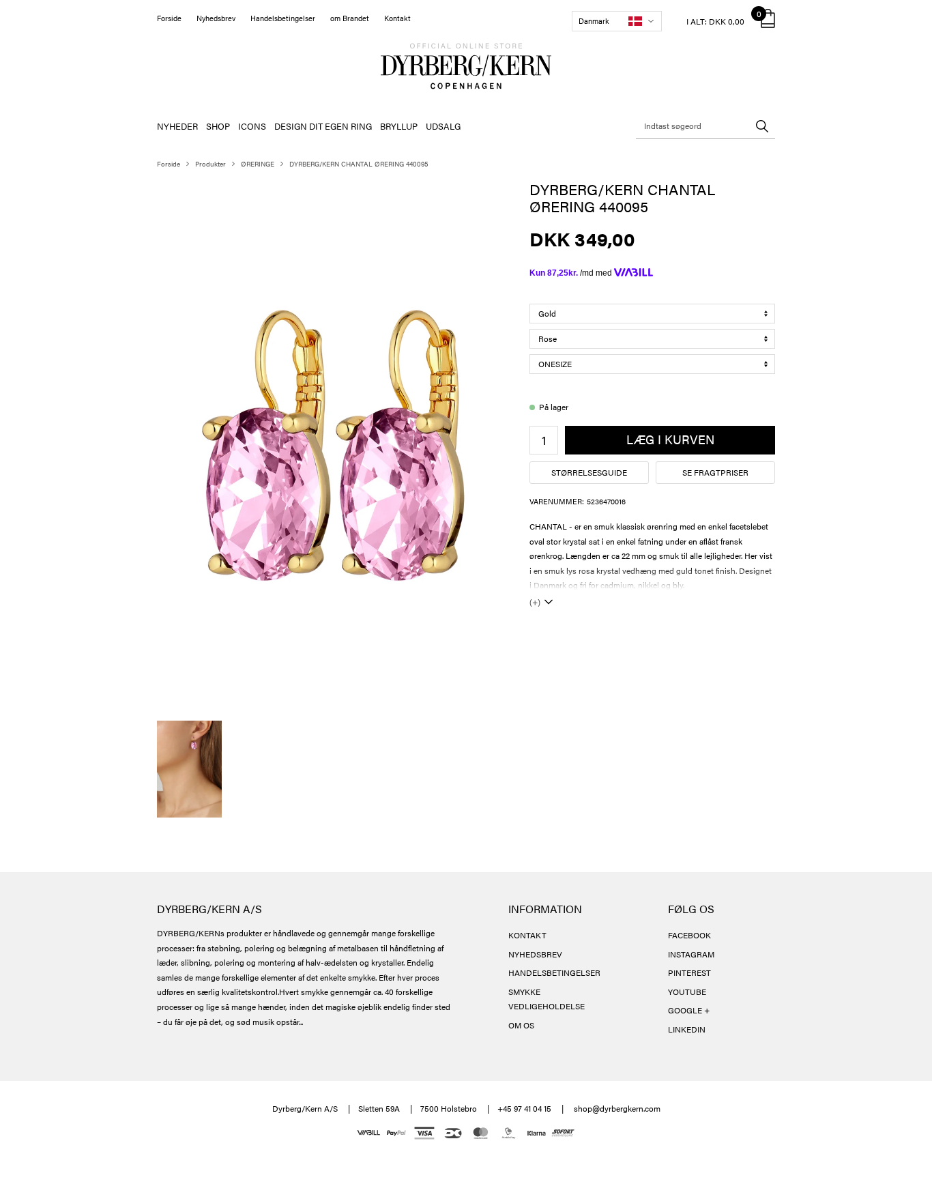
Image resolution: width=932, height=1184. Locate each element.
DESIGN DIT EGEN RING (323, 125)
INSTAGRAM (691, 954)
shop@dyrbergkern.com (617, 1108)
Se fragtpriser (715, 472)
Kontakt (397, 18)
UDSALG (443, 125)
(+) (534, 602)
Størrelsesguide (589, 472)
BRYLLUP (399, 125)
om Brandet (349, 18)
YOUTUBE (687, 991)
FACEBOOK (689, 935)
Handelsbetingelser (282, 18)
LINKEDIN (686, 1029)
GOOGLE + (689, 1010)
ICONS (252, 125)
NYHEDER (177, 125)
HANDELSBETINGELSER (554, 972)
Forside (169, 18)
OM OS (521, 1025)
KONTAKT (527, 935)
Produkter (210, 164)
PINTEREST (689, 972)
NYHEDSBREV (535, 954)
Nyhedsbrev (215, 18)
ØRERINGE (257, 164)
